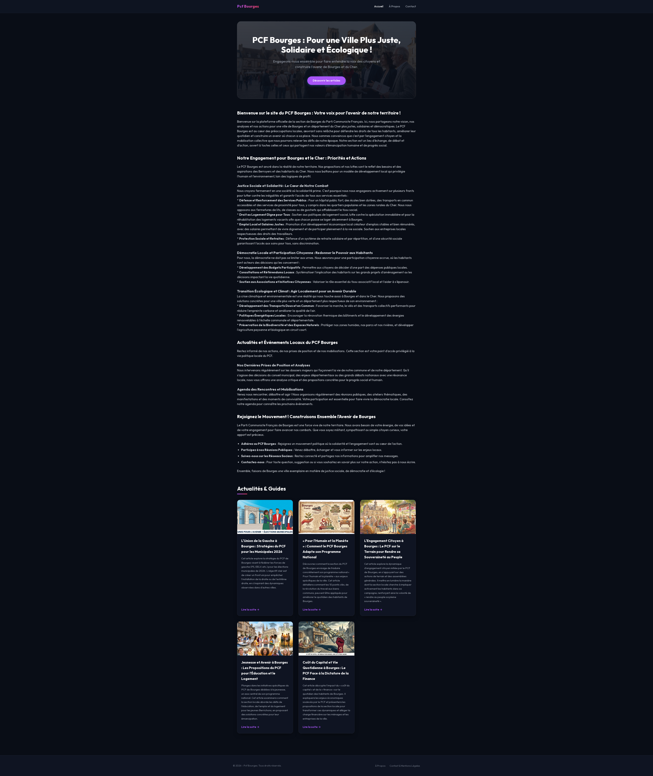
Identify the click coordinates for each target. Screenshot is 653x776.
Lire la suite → (250, 609)
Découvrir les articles (326, 80)
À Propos (394, 6)
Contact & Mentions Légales (405, 765)
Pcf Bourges (248, 6)
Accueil (378, 6)
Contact (410, 6)
